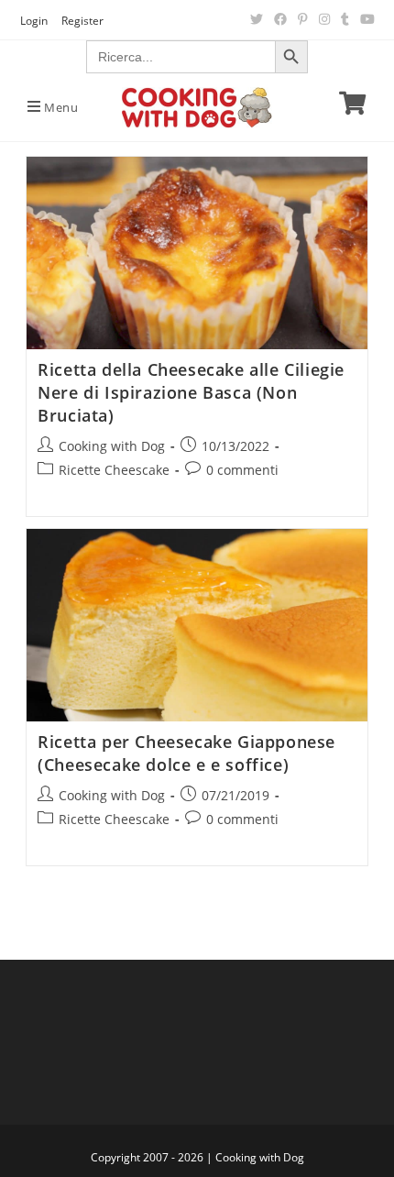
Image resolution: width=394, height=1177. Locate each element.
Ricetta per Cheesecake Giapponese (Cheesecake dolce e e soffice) (186, 753)
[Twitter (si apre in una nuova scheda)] (256, 19)
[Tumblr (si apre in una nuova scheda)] (345, 19)
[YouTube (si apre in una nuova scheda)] (365, 19)
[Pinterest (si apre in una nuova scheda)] (302, 19)
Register (82, 20)
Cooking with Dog (112, 446)
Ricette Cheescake (114, 469)
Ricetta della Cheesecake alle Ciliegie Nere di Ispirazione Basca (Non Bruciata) (191, 392)
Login (34, 20)
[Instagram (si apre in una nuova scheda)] (324, 19)
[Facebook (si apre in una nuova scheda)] (280, 19)
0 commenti (242, 469)
